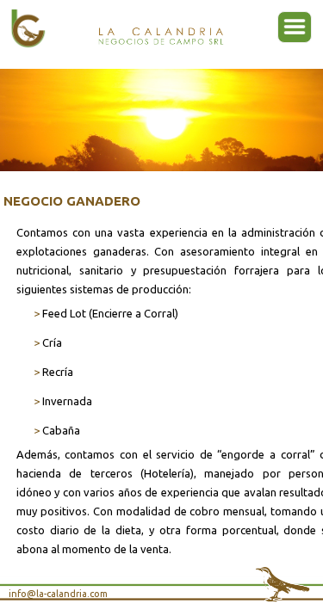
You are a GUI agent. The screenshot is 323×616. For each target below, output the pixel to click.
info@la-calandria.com (58, 593)
